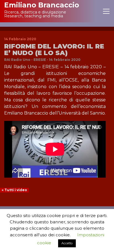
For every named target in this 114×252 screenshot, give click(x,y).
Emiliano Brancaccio (41, 5)
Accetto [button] (66, 243)
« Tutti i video (14, 190)
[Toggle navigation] (106, 11)
